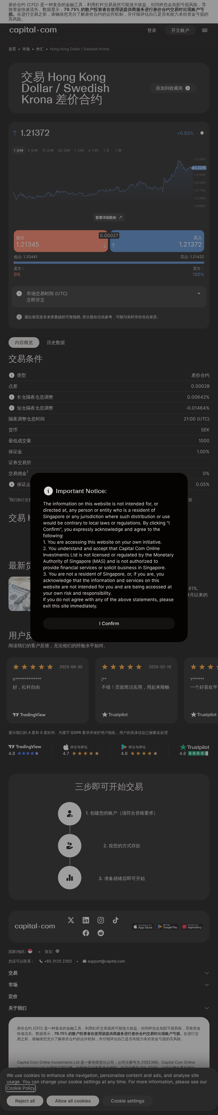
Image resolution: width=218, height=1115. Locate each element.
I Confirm (109, 623)
